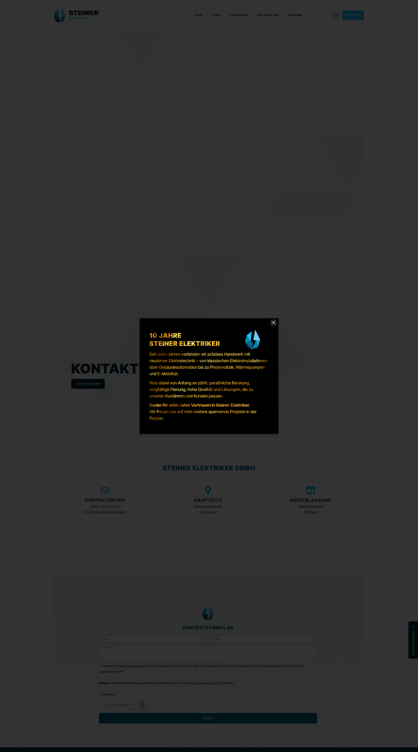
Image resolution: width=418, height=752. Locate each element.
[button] (274, 323)
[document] (209, 376)
